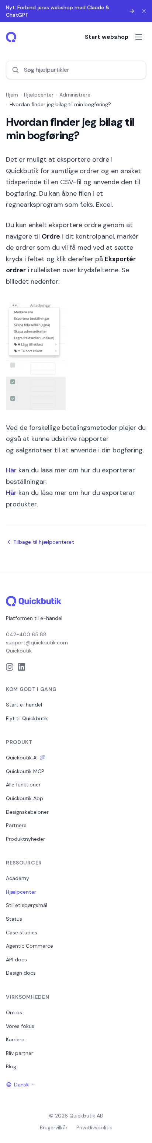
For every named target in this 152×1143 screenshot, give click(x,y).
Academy (17, 878)
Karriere (15, 1039)
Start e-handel (24, 704)
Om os (14, 1012)
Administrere (74, 94)
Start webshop (106, 37)
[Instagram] (9, 667)
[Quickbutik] (12, 37)
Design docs (21, 973)
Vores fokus (20, 1026)
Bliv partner (19, 1053)
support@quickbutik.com (37, 642)
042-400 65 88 (26, 634)
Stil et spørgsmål (26, 905)
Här (11, 470)
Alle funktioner (23, 784)
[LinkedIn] (21, 667)
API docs (16, 959)
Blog (11, 1066)
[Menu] (138, 37)
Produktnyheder (25, 839)
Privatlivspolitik (94, 1127)
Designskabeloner (27, 812)
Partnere (16, 825)
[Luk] (144, 11)
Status (14, 919)
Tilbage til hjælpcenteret (43, 542)
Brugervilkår (54, 1127)
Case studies (21, 932)
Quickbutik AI (22, 757)
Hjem (12, 94)
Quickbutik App (24, 798)
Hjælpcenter (38, 94)
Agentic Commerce (29, 946)
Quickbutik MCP (25, 771)
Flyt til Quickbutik (27, 718)
